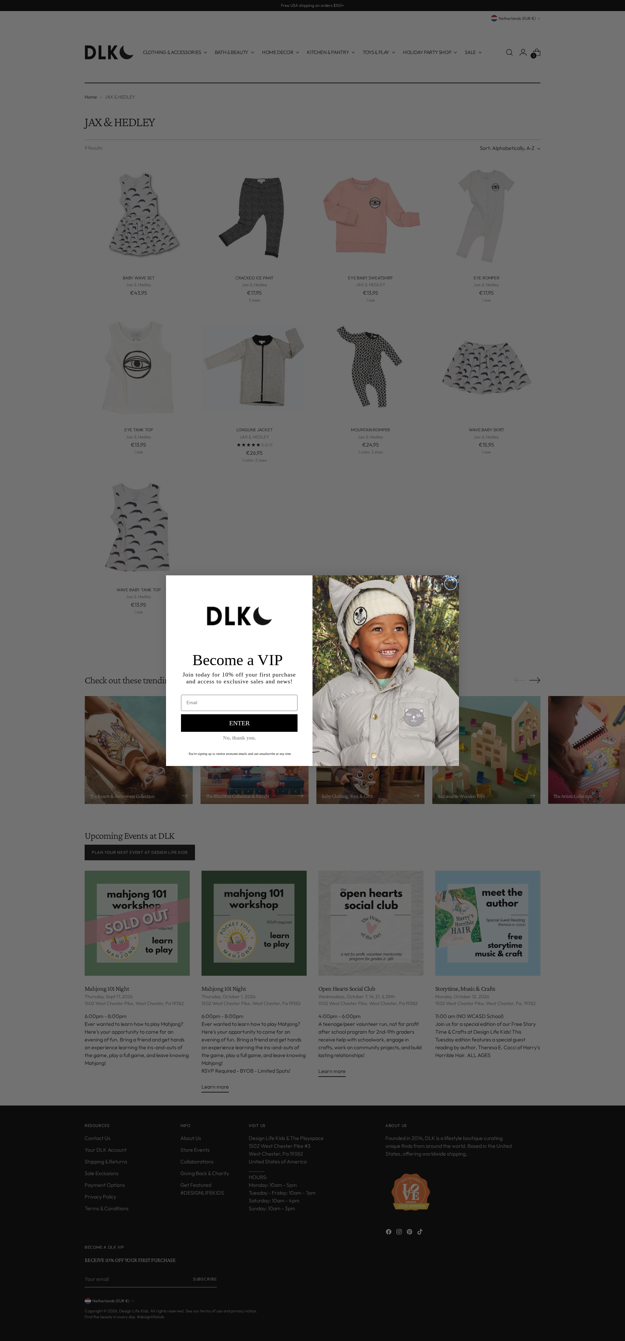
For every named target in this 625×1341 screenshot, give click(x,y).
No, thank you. (239, 738)
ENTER (239, 723)
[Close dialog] (450, 583)
